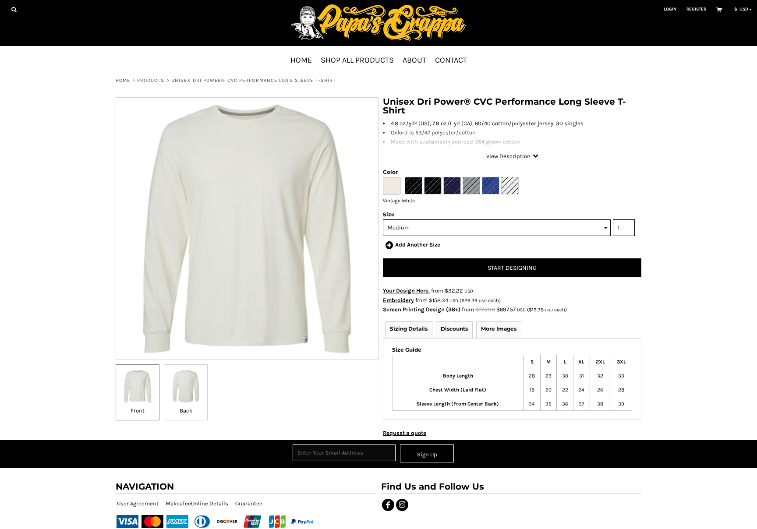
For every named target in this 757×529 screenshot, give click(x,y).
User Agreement (138, 503)
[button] (14, 9)
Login (670, 9)
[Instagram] (402, 505)
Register (696, 9)
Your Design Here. (406, 290)
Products (151, 80)
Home (123, 80)
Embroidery (398, 300)
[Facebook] (388, 505)
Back (186, 410)
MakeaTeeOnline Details (197, 503)
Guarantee (248, 503)
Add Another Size (417, 244)
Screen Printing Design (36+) (421, 309)
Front (138, 410)
